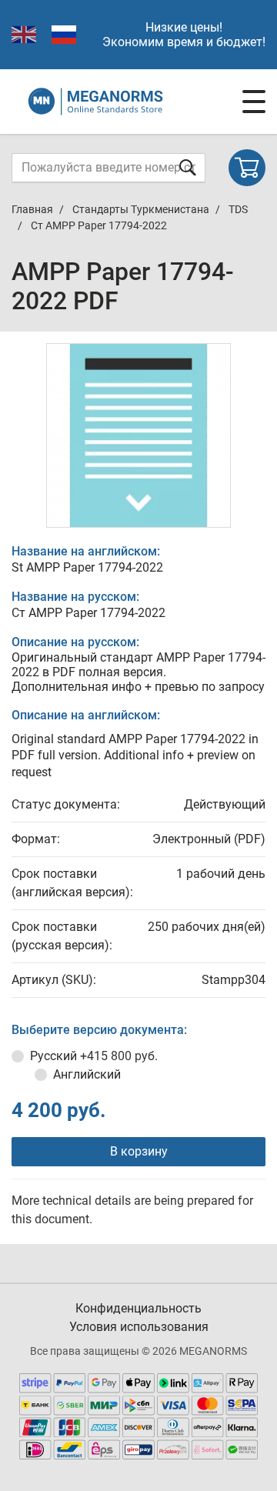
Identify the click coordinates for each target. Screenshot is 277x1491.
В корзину (139, 1151)
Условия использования (139, 1326)
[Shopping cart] (247, 167)
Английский (87, 1074)
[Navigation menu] (253, 101)
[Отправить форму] (187, 167)
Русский (94, 1056)
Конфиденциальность (138, 1308)
